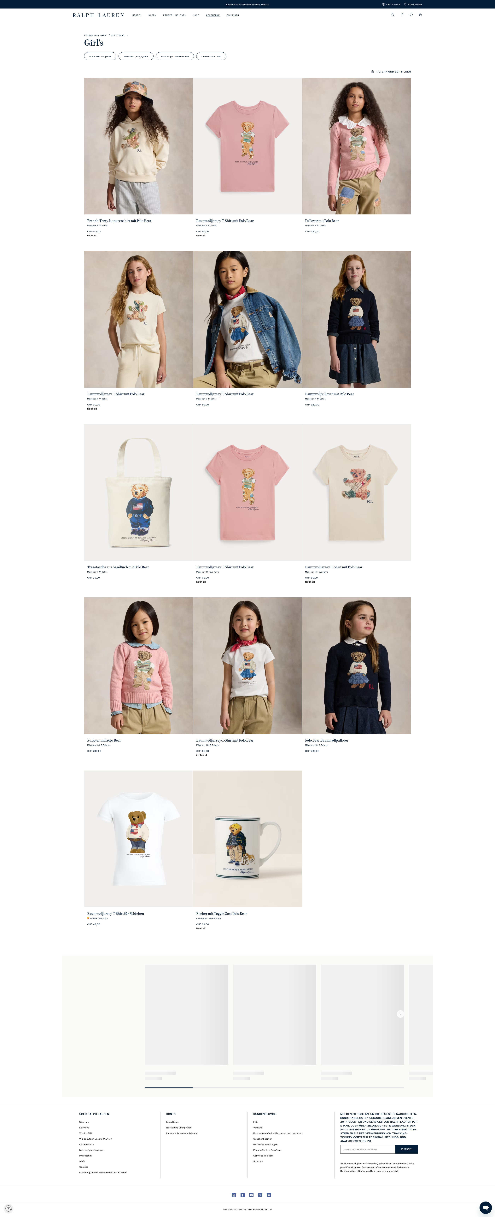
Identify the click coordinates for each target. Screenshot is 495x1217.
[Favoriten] (411, 15)
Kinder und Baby (174, 15)
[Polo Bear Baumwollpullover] (356, 665)
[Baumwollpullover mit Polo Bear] (356, 319)
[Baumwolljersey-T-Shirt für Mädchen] (138, 839)
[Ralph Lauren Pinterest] (269, 1195)
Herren (137, 15)
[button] (391, 4)
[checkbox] (100, 56)
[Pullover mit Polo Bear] (356, 146)
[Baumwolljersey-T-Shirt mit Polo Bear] (247, 146)
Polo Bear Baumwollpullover (326, 740)
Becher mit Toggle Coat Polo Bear (221, 913)
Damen (152, 15)
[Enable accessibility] (8, 1208)
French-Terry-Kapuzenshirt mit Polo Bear (119, 221)
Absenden (406, 1149)
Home (196, 15)
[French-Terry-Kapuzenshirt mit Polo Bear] (138, 146)
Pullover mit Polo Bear (322, 221)
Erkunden (233, 15)
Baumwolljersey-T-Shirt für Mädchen (115, 913)
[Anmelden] (402, 14)
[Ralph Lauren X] (260, 1195)
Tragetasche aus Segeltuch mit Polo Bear (118, 567)
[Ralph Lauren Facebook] (243, 1195)
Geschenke (213, 15)
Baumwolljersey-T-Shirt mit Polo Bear (225, 221)
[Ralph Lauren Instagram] (234, 1195)
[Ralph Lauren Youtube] (251, 1195)
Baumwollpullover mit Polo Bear (329, 394)
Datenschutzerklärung (352, 1171)
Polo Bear (118, 35)
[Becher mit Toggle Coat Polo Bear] (247, 839)
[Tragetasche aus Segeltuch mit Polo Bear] (138, 492)
